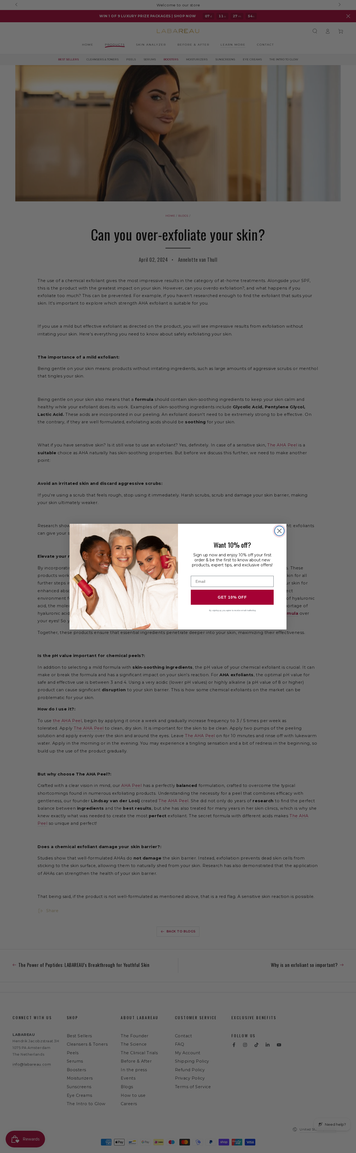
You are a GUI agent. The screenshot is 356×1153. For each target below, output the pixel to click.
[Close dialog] (279, 531)
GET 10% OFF (232, 597)
